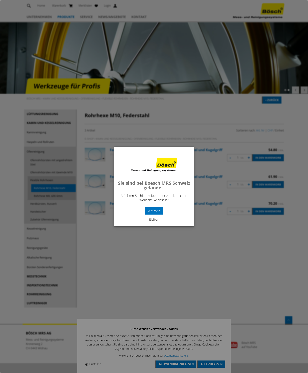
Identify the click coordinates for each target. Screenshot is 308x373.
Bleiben (154, 219)
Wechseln (154, 211)
